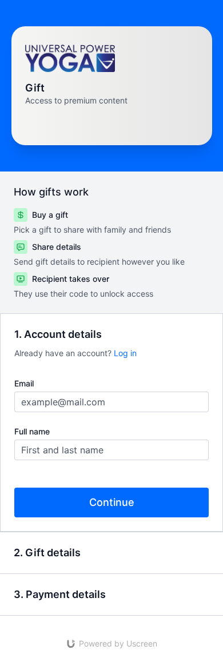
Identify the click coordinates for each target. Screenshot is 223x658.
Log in (125, 353)
